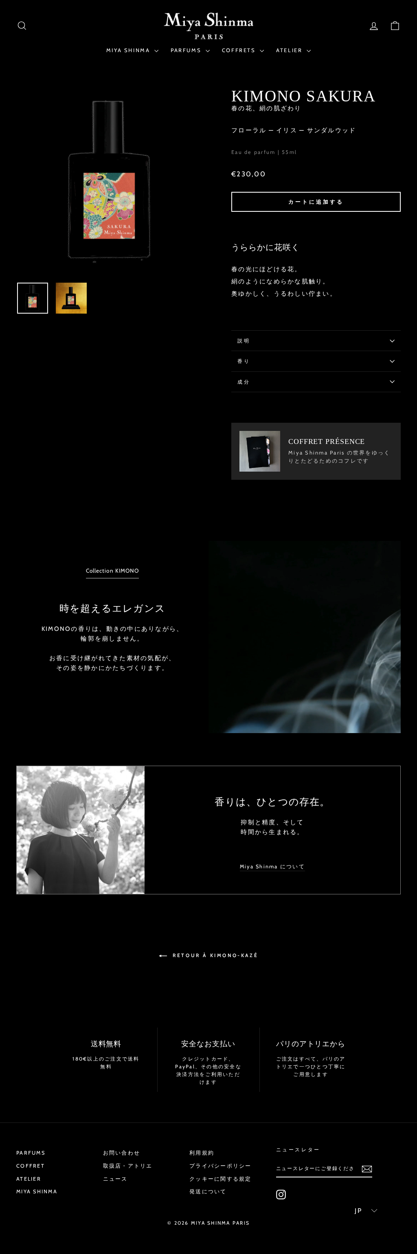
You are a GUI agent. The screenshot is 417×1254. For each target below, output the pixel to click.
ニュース (115, 1179)
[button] (362, 1211)
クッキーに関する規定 (220, 1179)
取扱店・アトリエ (128, 1166)
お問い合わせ (121, 1153)
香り (243, 361)
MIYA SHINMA (129, 50)
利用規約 (201, 1153)
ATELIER (290, 50)
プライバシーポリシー (220, 1166)
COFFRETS (240, 50)
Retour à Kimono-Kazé (214, 955)
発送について (208, 1191)
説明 (243, 341)
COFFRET (30, 1166)
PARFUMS (187, 50)
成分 (243, 382)
